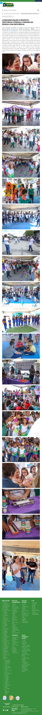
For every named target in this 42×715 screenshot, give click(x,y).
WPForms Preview (7, 654)
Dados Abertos (6, 618)
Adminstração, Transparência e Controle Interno (8, 661)
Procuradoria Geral (7, 689)
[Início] (2, 13)
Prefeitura (5, 644)
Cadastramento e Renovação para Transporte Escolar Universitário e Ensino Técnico (6, 607)
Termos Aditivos (25, 662)
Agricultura (24, 604)
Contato (5, 614)
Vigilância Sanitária (25, 622)
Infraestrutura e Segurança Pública (7, 686)
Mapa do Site (6, 632)
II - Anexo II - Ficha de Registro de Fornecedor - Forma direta (26, 650)
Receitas (13, 631)
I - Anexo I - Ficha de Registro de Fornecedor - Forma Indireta (26, 646)
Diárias (13, 614)
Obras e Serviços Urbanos (25, 611)
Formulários (34, 609)
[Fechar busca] (38, 10)
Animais (23, 605)
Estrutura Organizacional (14, 619)
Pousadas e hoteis (7, 643)
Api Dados (5, 602)
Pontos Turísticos (6, 640)
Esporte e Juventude (7, 679)
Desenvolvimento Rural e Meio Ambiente (8, 674)
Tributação (24, 618)
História (4, 656)
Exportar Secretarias (5, 623)
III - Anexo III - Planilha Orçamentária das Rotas (25, 654)
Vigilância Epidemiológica (24, 620)
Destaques (5, 619)
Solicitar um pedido (35, 614)
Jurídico (23, 609)
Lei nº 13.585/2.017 (13, 30)
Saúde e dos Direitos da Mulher (7, 692)
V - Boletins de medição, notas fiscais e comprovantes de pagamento (26, 665)
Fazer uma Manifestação (14, 648)
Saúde (13, 605)
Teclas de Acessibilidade (5, 650)
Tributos (5, 653)
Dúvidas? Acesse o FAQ (15, 646)
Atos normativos (15, 606)
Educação (14, 604)
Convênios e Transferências (14, 610)
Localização (5, 631)
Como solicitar (34, 602)
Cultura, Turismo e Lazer (8, 671)
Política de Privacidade (18, 705)
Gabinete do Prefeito (7, 683)
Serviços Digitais (6, 645)
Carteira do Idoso (7, 610)
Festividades (6, 624)
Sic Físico (33, 611)
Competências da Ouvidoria (15, 643)
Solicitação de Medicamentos (5, 648)
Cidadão (5, 611)
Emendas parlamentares (14, 616)
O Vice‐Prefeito (6, 636)
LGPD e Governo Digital (15, 623)
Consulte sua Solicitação (34, 605)
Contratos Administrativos (24, 642)
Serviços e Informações (10, 10)
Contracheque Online (5, 616)
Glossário (5, 626)
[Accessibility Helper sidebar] (1, 3)
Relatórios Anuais (15, 652)
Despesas (14, 613)
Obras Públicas (14, 627)
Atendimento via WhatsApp (15, 640)
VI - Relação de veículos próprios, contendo (25, 670)
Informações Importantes (14, 651)
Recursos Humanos (15, 632)
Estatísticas (34, 607)
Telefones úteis (6, 652)
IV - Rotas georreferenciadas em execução (25, 658)
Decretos (33, 606)
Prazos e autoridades (35, 610)
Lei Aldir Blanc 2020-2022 (5, 629)
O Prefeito (5, 635)
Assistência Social (7, 665)
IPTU (4, 627)
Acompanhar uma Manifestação (15, 638)
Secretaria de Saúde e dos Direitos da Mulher (11, 13)
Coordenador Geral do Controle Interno (8, 668)
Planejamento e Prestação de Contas (15, 629)
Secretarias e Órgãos (5, 658)
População (5, 641)
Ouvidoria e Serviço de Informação (25, 614)
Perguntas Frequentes (5, 638)
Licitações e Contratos (14, 626)
